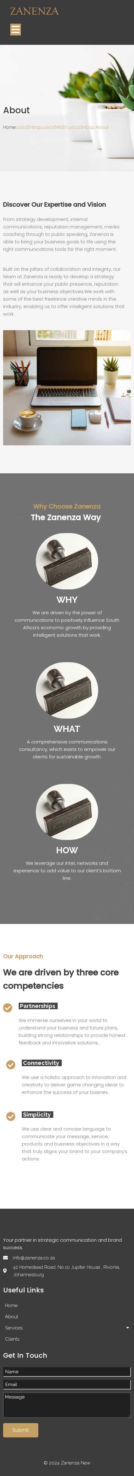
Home (9, 127)
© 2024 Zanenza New (67, 1463)
